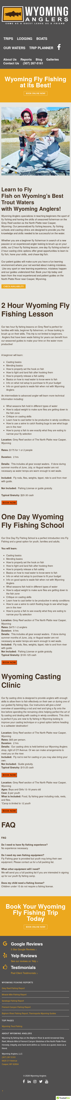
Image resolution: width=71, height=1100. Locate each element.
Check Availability (13, 286)
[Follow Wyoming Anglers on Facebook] (59, 47)
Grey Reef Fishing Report (13, 988)
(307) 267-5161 (9, 1057)
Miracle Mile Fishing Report (14, 994)
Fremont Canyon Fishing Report (16, 1007)
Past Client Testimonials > (24, 973)
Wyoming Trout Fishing (12, 1026)
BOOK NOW (9, 502)
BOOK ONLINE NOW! (35, 93)
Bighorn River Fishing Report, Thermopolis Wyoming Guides (29, 1013)
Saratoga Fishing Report (13, 1000)
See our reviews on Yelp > (24, 961)
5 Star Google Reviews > (24, 949)
